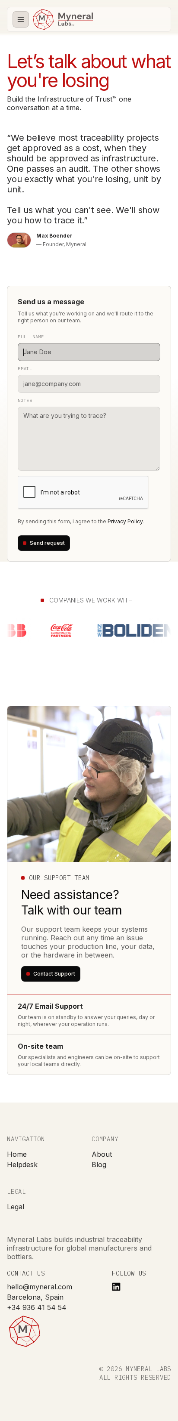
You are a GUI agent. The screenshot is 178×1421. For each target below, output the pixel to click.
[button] (21, 19)
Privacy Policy (125, 521)
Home (17, 1154)
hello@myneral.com (39, 1286)
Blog (99, 1164)
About (102, 1154)
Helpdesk (22, 1164)
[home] (62, 19)
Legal (15, 1206)
